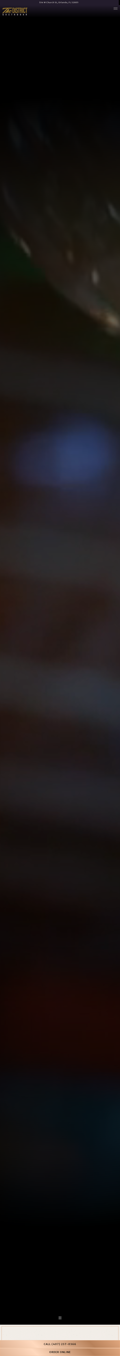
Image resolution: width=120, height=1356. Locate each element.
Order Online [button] (60, 1352)
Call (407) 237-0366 (60, 1344)
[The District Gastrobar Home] (14, 11)
